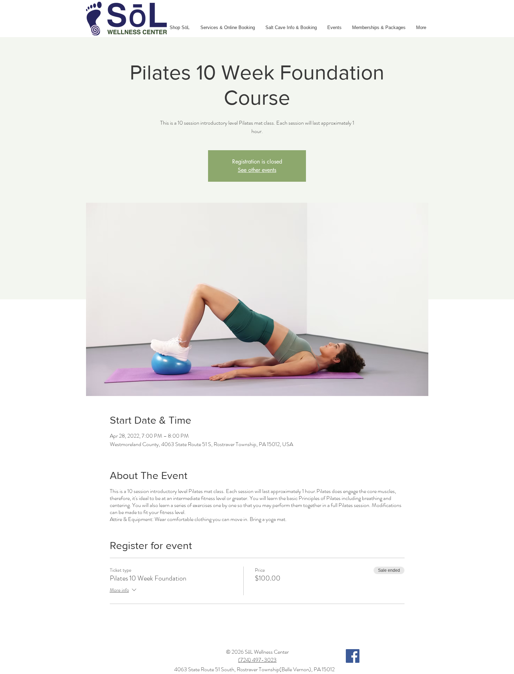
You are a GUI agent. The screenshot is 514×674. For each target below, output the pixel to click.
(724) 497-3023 (257, 660)
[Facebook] (352, 656)
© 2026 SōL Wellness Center (257, 652)
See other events (257, 170)
